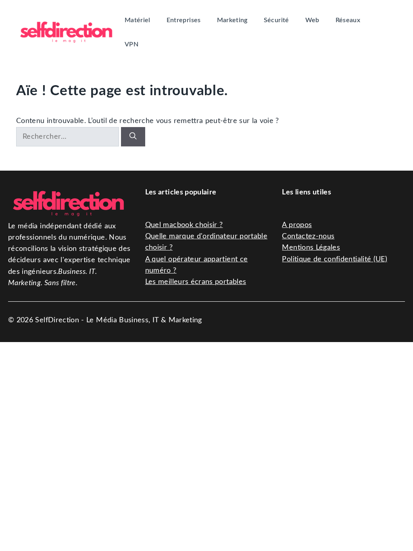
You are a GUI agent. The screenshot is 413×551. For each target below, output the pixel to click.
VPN (131, 44)
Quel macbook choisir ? (184, 224)
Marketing (232, 20)
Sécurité (276, 20)
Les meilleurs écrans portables (195, 281)
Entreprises (184, 20)
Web (312, 20)
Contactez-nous (308, 236)
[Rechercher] (133, 136)
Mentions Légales (311, 247)
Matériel (137, 20)
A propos (297, 224)
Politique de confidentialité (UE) (334, 259)
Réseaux (348, 20)
